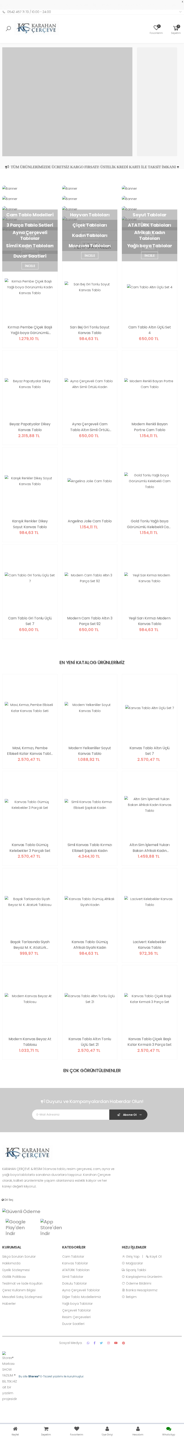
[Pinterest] (123, 1342)
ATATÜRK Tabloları (76, 1270)
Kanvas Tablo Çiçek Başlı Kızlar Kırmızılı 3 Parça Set (149, 1041)
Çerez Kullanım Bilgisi (18, 1290)
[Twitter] (101, 1342)
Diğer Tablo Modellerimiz (81, 1297)
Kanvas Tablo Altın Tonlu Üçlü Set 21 (89, 1041)
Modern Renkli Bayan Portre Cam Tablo (149, 426)
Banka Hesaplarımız (141, 1290)
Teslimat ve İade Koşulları (22, 1283)
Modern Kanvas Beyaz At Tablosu (30, 1041)
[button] (176, 29)
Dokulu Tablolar (74, 1283)
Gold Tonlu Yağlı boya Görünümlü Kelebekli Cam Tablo (149, 524)
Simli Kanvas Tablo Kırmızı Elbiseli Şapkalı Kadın (90, 847)
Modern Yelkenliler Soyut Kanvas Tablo (89, 750)
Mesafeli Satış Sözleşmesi (22, 1297)
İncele (90, 255)
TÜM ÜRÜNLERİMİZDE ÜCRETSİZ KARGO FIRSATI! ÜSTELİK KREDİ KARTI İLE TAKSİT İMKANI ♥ (94, 165)
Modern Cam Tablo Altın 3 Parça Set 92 (89, 621)
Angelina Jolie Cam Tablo (90, 521)
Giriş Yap (132, 1256)
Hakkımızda (11, 1263)
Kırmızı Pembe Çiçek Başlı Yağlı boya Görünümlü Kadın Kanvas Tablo (30, 330)
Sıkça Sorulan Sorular (19, 1256)
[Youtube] (116, 1342)
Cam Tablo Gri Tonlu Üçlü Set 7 (30, 621)
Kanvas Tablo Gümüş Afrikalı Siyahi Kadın (90, 944)
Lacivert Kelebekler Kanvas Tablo (149, 944)
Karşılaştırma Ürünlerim (143, 1276)
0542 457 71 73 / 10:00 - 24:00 (29, 12)
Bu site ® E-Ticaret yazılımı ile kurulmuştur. (51, 1376)
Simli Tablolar (72, 1276)
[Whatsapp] (88, 1342)
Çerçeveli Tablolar (76, 1310)
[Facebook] (94, 1342)
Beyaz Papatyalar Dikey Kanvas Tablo (29, 426)
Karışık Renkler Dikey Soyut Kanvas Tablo (30, 524)
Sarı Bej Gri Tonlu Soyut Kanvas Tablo (89, 330)
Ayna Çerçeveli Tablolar (81, 1290)
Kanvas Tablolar (75, 1263)
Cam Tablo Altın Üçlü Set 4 (149, 330)
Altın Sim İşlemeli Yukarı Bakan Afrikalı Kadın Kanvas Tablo (149, 847)
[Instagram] (108, 1342)
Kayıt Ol (155, 1256)
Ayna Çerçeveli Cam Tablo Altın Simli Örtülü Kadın (89, 427)
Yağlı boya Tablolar (77, 1303)
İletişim (131, 1297)
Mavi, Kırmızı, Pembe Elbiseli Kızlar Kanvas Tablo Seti (30, 751)
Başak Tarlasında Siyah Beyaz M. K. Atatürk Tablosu (30, 945)
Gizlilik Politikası (14, 1276)
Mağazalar (134, 1263)
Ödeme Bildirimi (138, 1283)
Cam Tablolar (73, 1256)
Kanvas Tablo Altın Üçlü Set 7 (149, 750)
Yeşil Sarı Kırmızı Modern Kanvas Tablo (150, 621)
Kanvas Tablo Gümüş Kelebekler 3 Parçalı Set (29, 847)
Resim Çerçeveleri (76, 1317)
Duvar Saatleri (73, 1324)
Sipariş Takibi (135, 1270)
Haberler (9, 1303)
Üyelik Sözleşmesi (16, 1270)
